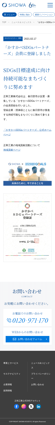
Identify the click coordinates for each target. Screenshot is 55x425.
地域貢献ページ (11, 150)
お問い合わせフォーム (30, 339)
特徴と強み (25, 14)
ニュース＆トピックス (21, 22)
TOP (4, 22)
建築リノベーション (44, 14)
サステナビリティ (11, 374)
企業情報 (7, 384)
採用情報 (7, 390)
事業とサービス (10, 363)
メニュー (11, 14)
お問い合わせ (37, 384)
